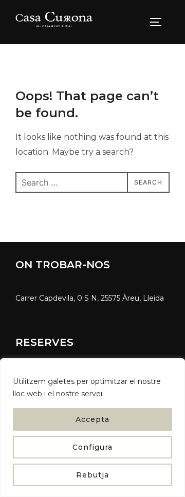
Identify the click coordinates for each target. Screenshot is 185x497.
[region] (92, 427)
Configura (92, 447)
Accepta (92, 419)
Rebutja (92, 475)
